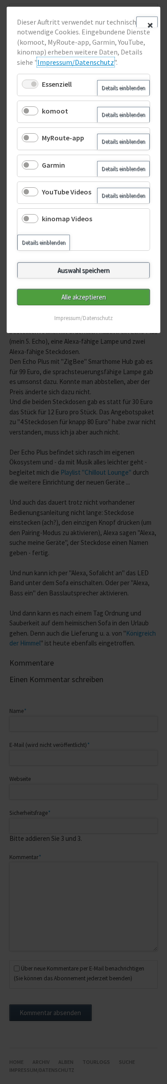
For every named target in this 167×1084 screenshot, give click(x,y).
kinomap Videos (67, 218)
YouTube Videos (66, 191)
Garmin (53, 164)
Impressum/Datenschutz (75, 62)
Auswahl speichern (83, 270)
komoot (55, 110)
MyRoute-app (63, 137)
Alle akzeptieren (83, 297)
